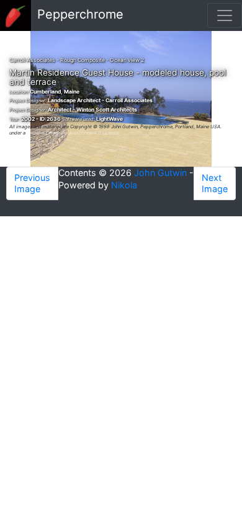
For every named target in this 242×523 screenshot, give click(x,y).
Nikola (124, 185)
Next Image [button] (215, 183)
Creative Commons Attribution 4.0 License (73, 133)
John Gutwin (160, 172)
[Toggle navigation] (224, 15)
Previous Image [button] (32, 183)
